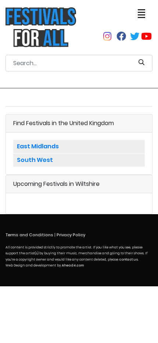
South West (35, 160)
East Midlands (38, 146)
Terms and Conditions (29, 235)
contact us (128, 259)
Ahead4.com (73, 265)
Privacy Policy (71, 235)
